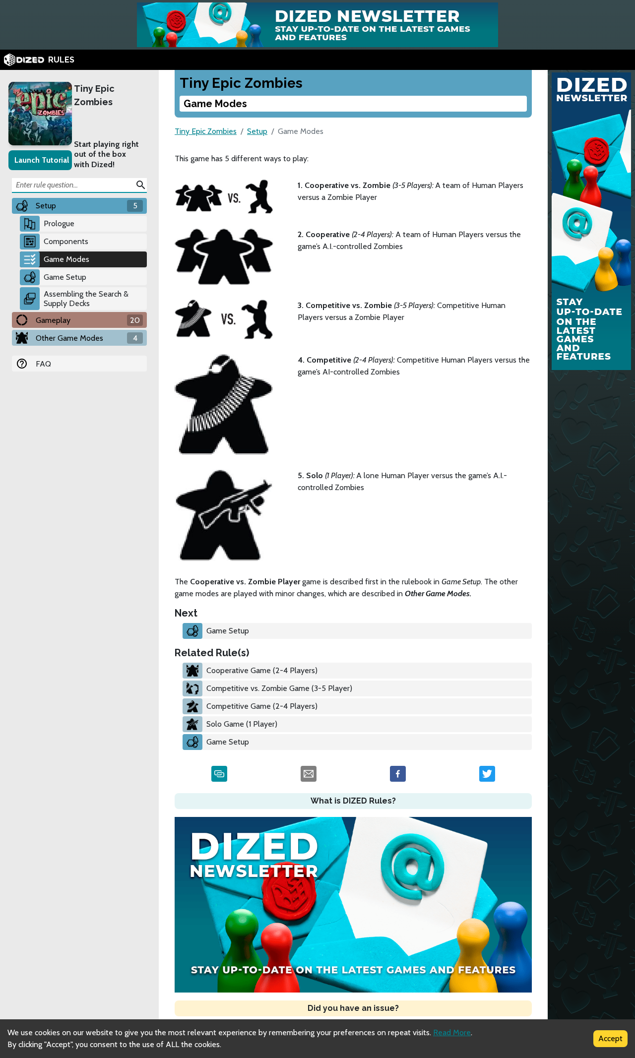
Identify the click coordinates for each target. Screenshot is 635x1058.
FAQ (43, 364)
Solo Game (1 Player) (241, 724)
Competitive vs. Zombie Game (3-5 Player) (279, 688)
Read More (452, 1032)
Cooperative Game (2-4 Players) (262, 670)
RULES (61, 59)
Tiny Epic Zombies (94, 95)
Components (66, 241)
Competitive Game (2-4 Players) (262, 706)
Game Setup (65, 277)
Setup (257, 131)
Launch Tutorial (41, 160)
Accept (610, 1038)
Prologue (59, 223)
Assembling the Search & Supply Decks (86, 298)
